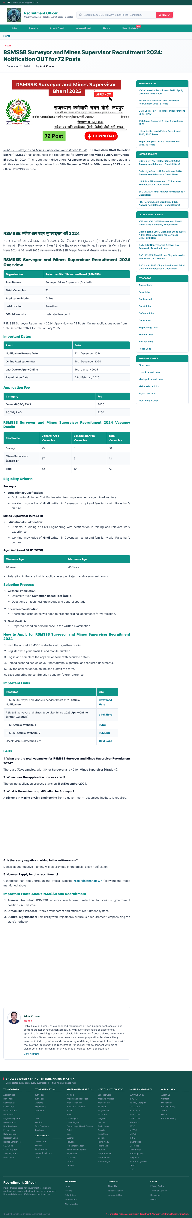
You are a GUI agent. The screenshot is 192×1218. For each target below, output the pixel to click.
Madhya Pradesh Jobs (151, 379)
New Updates (130, 28)
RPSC (132, 1138)
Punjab (101, 1130)
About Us (165, 1095)
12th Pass (39, 1098)
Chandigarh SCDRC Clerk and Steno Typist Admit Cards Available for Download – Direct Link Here (162, 234)
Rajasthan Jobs (147, 393)
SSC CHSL (135, 1122)
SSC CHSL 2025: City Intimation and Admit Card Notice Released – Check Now (162, 267)
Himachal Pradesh (75, 1145)
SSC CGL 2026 (137, 1095)
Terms (164, 1110)
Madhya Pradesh (106, 1098)
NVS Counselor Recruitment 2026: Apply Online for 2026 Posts (161, 92)
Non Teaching (146, 341)
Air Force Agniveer (138, 1161)
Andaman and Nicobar (77, 1098)
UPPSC (133, 1134)
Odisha (101, 1122)
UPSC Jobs (8, 1157)
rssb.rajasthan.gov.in (88, 881)
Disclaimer (166, 1102)
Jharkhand (72, 1153)
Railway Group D (138, 1102)
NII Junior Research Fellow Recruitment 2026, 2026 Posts (160, 133)
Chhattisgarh (73, 1122)
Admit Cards (41, 1149)
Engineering (40, 1106)
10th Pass (39, 1095)
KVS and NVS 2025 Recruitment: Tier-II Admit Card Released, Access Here (160, 223)
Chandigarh (72, 1118)
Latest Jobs (40, 1141)
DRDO (132, 1165)
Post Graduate (42, 1126)
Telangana (103, 1145)
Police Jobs (145, 348)
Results (33, 28)
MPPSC (133, 1130)
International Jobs (43, 1153)
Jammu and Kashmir (76, 1149)
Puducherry (103, 1126)
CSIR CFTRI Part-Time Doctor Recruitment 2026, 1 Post (162, 112)
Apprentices (145, 285)
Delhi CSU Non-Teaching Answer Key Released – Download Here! (159, 247)
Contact (165, 1098)
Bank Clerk (135, 1110)
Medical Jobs (146, 334)
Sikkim (101, 1138)
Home (6, 35)
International (83, 28)
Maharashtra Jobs (149, 386)
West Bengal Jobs (148, 400)
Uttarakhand (104, 1157)
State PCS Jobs (11, 1149)
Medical (39, 1122)
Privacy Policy (168, 1106)
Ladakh (70, 1165)
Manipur (102, 1106)
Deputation (145, 320)
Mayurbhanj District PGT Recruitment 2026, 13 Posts (159, 143)
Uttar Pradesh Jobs (149, 372)
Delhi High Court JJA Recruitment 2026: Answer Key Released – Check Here (160, 173)
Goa (68, 1134)
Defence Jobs (146, 313)
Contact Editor (115, 1195)
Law (37, 1118)
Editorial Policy (168, 1118)
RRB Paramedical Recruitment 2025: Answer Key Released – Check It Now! (159, 203)
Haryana (70, 1141)
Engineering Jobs (148, 327)
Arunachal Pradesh (76, 1106)
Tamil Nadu (103, 1141)
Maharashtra (104, 1102)
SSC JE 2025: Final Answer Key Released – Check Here (162, 193)
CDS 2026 (135, 1118)
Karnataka (71, 1157)
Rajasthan (103, 1134)
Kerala (70, 1161)
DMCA (164, 1114)
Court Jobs (145, 306)
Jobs (14, 28)
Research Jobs (10, 1138)
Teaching (39, 1130)
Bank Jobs (144, 292)
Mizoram (102, 1114)
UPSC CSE (135, 1106)
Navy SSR (134, 1157)
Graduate (39, 1110)
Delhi (69, 1130)
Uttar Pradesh (105, 1153)
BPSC (132, 1126)
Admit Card (57, 28)
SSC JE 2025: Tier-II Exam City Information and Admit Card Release (162, 257)
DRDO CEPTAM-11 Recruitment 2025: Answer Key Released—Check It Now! (159, 162)
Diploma (39, 1102)
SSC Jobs (8, 1145)
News (106, 28)
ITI (36, 1114)
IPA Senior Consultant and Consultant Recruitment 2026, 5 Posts (159, 102)
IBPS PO (133, 1098)
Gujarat (70, 1138)
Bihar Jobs (144, 365)
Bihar (69, 1114)
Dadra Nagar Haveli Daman (80, 1126)
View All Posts (32, 1053)
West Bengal (104, 1161)
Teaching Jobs (10, 1153)
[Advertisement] (66, 200)
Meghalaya (103, 1110)
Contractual (145, 299)
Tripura (101, 1149)
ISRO (132, 1169)
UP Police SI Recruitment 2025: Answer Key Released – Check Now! (160, 183)
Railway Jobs (9, 1134)
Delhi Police (135, 1149)
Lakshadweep (105, 1095)
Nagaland (102, 1118)
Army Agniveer (137, 1153)
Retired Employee (12, 1141)
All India (70, 1095)
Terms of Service (158, 1190)
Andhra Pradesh (74, 1102)
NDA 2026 (135, 1114)
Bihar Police (135, 1141)
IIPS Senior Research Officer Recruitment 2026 (161, 123)
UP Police (134, 1145)
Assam (70, 1110)
